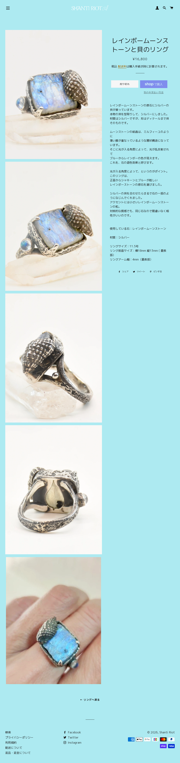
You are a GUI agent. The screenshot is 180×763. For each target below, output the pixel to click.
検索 (8, 732)
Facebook (74, 732)
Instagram (74, 743)
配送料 (122, 66)
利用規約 (11, 743)
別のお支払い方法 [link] (153, 92)
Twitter (73, 737)
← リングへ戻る (90, 699)
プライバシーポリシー (19, 737)
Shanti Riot (167, 732)
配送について (13, 748)
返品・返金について (18, 753)
